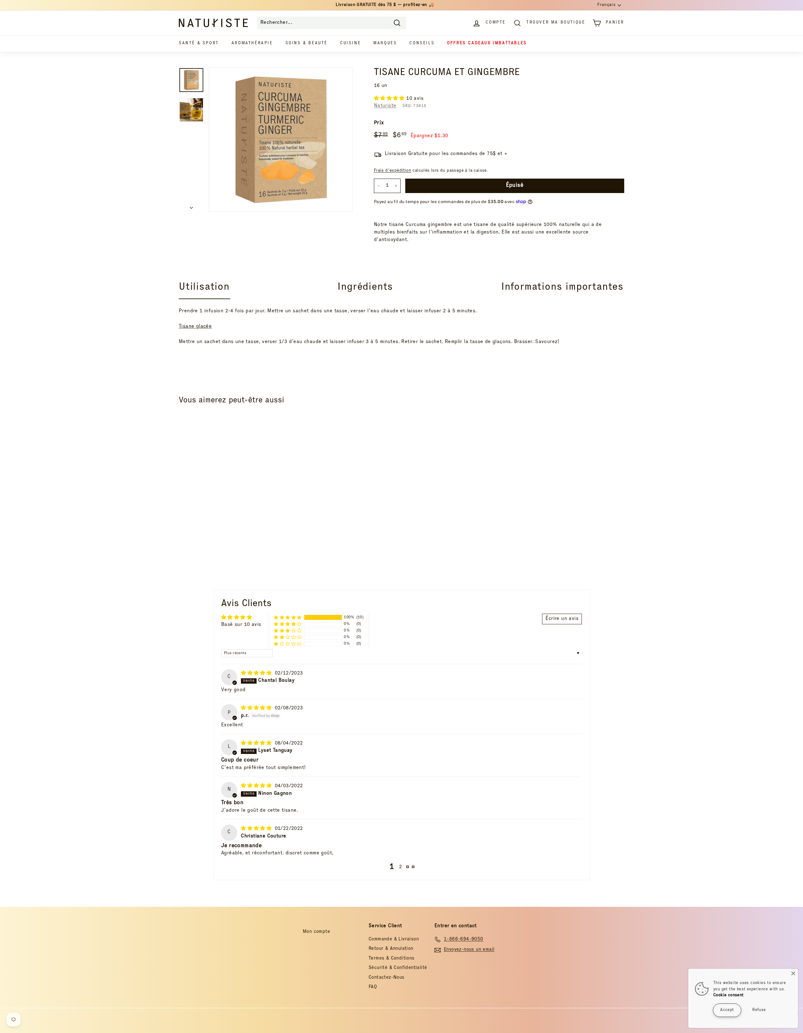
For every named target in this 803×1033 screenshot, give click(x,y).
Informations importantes (562, 287)
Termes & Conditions (392, 958)
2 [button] (400, 867)
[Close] (793, 973)
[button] (390, 98)
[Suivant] (191, 206)
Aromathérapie (252, 43)
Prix (379, 123)
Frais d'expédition (392, 171)
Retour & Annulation (391, 948)
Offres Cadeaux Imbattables (487, 43)
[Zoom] (281, 140)
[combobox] (331, 23)
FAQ (373, 987)
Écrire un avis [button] (561, 618)
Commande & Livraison (394, 939)
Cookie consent (728, 995)
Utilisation (204, 287)
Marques (385, 43)
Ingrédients (365, 287)
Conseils (421, 43)
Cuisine (350, 43)
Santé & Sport (199, 43)
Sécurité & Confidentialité (398, 968)
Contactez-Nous (387, 977)
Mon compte (316, 931)
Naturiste (385, 106)
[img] (257, 673)
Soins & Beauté (306, 43)
